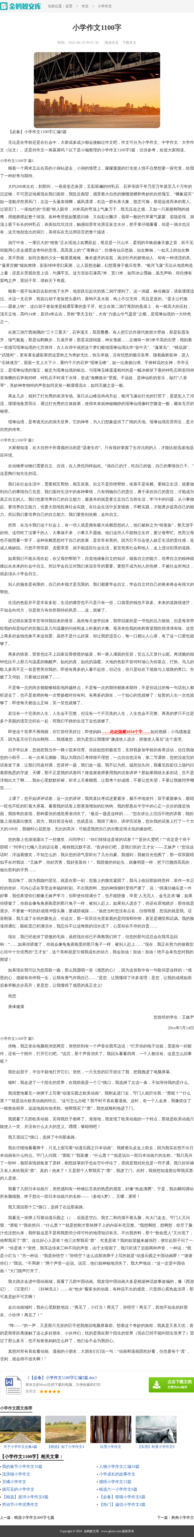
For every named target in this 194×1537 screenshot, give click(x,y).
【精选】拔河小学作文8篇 (25, 1497)
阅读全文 (112, 43)
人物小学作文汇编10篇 (119, 1466)
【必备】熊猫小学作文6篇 (122, 1497)
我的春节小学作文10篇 (22, 1466)
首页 (68, 6)
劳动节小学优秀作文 (20, 1504)
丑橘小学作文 (14, 1482)
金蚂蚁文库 (91, 1531)
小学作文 (105, 6)
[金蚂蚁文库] (20, 6)
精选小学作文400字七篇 (34, 1517)
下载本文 (129, 43)
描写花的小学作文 (18, 1489)
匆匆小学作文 (182, 1517)
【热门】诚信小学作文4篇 (122, 1504)
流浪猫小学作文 (16, 1474)
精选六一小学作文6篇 (118, 1489)
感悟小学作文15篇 (115, 1482)
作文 (85, 6)
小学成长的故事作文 (117, 1474)
